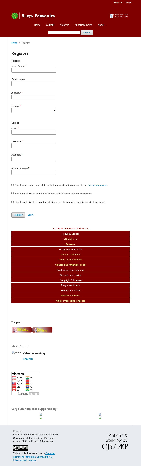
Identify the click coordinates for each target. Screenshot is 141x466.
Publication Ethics (70, 295)
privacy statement (97, 185)
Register (118, 2)
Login (128, 2)
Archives (64, 24)
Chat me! (28, 358)
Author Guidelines (70, 254)
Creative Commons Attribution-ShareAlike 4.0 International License (34, 457)
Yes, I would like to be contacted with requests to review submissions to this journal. (60, 202)
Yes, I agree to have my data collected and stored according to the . (61, 185)
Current (50, 24)
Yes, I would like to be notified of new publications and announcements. (53, 193)
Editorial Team (70, 239)
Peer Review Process (70, 259)
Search (86, 32)
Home (37, 24)
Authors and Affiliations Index (70, 264)
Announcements (83, 24)
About (101, 24)
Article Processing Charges (70, 300)
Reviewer (71, 244)
